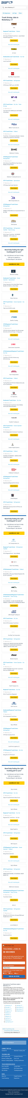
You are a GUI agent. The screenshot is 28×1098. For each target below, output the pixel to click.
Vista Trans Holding (14, 565)
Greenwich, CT (8, 1005)
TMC (14, 27)
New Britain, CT (20, 1007)
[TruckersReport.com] (7, 3)
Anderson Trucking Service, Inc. (14, 176)
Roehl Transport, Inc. (14, 685)
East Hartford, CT (9, 1021)
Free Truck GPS (5, 1066)
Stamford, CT (8, 1009)
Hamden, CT (19, 1005)
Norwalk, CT (8, 1007)
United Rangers (14, 498)
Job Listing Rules (15, 1092)
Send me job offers (14, 976)
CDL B (11, 973)
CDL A (5, 973)
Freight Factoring (18, 1076)
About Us (4, 1076)
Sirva (14, 100)
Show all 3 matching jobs (13, 44)
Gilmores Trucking (14, 274)
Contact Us (4, 1050)
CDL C (17, 973)
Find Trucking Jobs (6, 1056)
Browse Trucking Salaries (7, 1060)
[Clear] (25, 7)
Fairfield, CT (8, 1014)
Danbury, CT (8, 1012)
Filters (20, 13)
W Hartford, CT (20, 1011)
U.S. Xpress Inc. (14, 396)
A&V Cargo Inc (14, 843)
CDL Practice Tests (18, 1068)
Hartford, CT (8, 1018)
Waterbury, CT (8, 1020)
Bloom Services (14, 298)
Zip (3, 960)
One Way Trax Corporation (14, 635)
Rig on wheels (14, 789)
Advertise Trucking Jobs (19, 1050)
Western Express (14, 658)
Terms (22, 1090)
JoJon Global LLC (14, 925)
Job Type (14, 13)
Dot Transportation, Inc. (14, 543)
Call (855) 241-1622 (14, 264)
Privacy (2, 1090)
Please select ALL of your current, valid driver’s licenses (12, 971)
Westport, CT (8, 1016)
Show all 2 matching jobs (13, 92)
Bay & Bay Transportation (14, 76)
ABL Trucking (14, 591)
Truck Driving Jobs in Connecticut (11, 1030)
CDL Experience (6, 13)
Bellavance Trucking (14, 153)
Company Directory (18, 1056)
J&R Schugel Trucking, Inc (14, 614)
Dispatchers (16, 1078)
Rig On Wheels (14, 809)
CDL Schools (4, 1070)
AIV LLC (14, 905)
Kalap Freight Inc (14, 829)
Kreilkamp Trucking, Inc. (14, 472)
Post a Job (16, 1058)
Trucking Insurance (18, 1070)
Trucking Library (5, 1068)
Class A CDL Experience (8, 965)
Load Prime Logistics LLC (14, 746)
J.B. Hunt (14, 53)
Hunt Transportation (14, 374)
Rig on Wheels (14, 724)
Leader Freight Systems (14, 447)
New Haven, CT (20, 1009)
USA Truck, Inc (14, 706)
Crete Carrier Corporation (14, 347)
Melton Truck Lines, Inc (14, 127)
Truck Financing (5, 1078)
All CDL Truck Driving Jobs (8, 1029)
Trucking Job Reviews (19, 1060)
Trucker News (17, 1066)
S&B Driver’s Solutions (14, 886)
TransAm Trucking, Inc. (14, 422)
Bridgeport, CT (8, 1011)
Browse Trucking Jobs (7, 1058)
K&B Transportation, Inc (14, 200)
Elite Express (14, 224)
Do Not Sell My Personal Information (12, 1090)
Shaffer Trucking (14, 320)
